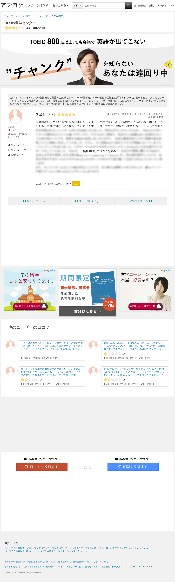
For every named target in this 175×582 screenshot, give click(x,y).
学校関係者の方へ (35, 562)
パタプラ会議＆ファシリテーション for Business (62, 551)
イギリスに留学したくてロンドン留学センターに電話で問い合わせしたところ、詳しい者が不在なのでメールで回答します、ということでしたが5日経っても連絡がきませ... (52, 346)
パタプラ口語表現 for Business (20, 551)
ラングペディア (42, 548)
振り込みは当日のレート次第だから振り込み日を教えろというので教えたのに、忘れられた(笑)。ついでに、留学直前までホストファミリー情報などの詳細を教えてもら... (135, 346)
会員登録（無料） (146, 5)
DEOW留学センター (20, 23)
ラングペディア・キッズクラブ (67, 548)
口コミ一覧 (86, 201)
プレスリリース (130, 566)
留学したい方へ (100, 562)
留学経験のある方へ (82, 562)
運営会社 (106, 566)
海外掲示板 (91, 548)
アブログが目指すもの (15, 562)
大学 (30, 5)
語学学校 (42, 5)
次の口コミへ (139, 201)
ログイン (164, 5)
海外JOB (103, 548)
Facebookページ (146, 566)
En (172, 5)
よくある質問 (11, 566)
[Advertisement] (87, 236)
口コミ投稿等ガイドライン (31, 566)
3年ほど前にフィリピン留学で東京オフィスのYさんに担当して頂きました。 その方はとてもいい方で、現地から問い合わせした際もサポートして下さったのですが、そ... (134, 372)
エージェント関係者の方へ (58, 562)
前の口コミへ (35, 201)
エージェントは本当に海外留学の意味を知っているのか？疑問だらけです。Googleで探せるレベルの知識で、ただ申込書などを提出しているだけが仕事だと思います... (52, 372)
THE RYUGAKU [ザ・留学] (18, 548)
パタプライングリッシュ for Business (129, 548)
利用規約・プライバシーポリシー (61, 566)
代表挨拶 (116, 566)
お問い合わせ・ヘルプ (89, 566)
